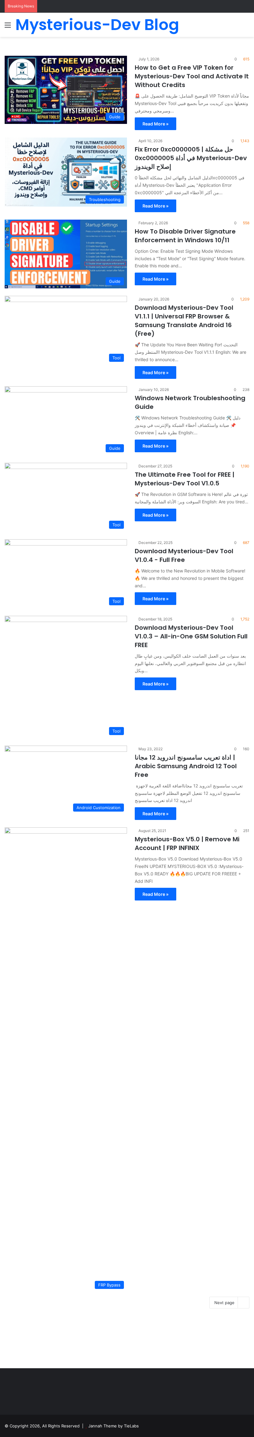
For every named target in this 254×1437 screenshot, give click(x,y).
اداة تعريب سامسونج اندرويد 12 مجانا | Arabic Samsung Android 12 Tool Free (186, 766)
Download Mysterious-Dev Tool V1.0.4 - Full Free (184, 555)
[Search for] (246, 27)
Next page (224, 1302)
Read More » (155, 123)
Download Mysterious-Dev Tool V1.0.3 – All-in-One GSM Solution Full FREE (191, 636)
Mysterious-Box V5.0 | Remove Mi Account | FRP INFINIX (187, 843)
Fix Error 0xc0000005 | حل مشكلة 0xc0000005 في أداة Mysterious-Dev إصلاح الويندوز (191, 158)
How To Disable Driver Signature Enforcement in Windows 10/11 (185, 235)
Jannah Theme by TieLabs (113, 1425)
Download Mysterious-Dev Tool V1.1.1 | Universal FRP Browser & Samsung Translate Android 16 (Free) (184, 320)
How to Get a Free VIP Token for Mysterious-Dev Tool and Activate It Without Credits (192, 76)
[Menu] (8, 27)
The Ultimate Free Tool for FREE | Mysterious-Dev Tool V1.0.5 (184, 479)
